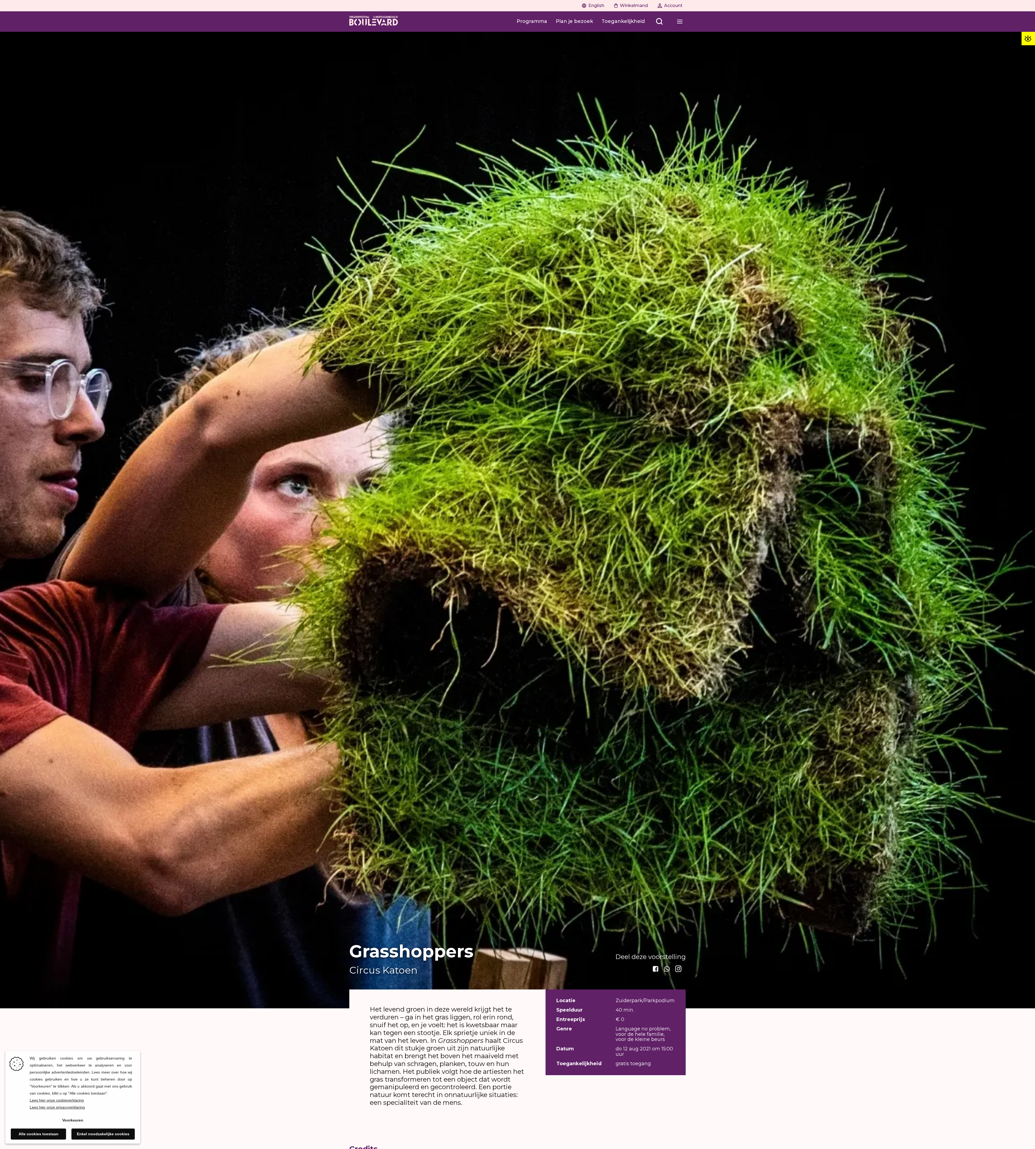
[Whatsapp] (667, 969)
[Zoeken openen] (659, 21)
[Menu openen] (680, 21)
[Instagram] (678, 969)
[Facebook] (656, 969)
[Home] (373, 21)
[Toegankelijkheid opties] (1028, 38)
